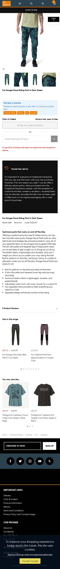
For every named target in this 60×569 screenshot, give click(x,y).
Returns (6, 506)
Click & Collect (10, 499)
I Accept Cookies (30, 561)
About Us (7, 527)
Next (55, 347)
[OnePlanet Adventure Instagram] (30, 461)
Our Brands (8, 531)
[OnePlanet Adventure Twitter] (20, 461)
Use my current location (31, 125)
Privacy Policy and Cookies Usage (19, 514)
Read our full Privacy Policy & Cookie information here (30, 554)
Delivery (7, 495)
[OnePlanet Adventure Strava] (49, 461)
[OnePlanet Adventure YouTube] (40, 461)
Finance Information (12, 503)
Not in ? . (22, 144)
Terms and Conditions (13, 510)
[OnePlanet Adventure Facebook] (10, 461)
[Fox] (53, 19)
